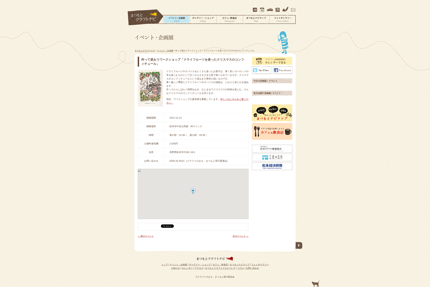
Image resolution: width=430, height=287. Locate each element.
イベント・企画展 (176, 19)
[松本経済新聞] (272, 169)
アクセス (270, 8)
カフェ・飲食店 (229, 19)
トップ (164, 264)
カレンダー (263, 8)
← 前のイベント (146, 236)
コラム (286, 8)
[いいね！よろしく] (282, 73)
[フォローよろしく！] (261, 73)
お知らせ (175, 268)
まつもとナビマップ (256, 19)
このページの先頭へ (299, 245)
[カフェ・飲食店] (272, 139)
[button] (193, 191)
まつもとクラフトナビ (146, 17)
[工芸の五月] (272, 160)
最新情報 (255, 8)
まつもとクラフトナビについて (278, 8)
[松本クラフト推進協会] (272, 151)
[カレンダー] (272, 64)
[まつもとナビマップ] (272, 120)
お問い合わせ (293, 8)
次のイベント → (241, 236)
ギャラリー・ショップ (203, 19)
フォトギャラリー (282, 19)
